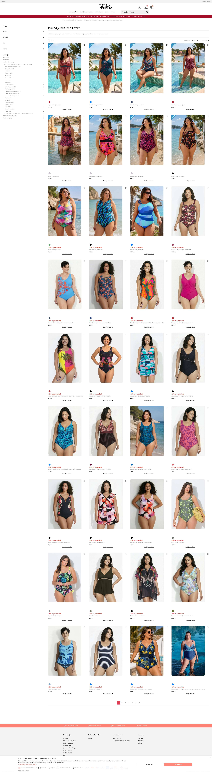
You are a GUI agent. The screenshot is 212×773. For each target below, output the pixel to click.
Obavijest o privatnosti (69, 740)
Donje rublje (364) (9, 84)
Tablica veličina (67, 753)
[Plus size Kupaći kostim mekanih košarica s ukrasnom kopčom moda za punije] (67, 288)
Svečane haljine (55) (9, 77)
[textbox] (133, 12)
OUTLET (107, 12)
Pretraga (147, 12)
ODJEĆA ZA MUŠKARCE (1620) (10, 116)
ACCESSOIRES (99, 12)
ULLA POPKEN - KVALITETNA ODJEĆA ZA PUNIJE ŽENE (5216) (18, 64)
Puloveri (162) (8, 98)
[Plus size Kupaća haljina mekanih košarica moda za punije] (108, 507)
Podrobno (61, 762)
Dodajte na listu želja (84, 45)
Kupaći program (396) (10, 89)
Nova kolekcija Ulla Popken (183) (12, 66)
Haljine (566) (8, 75)
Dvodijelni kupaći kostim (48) (13, 93)
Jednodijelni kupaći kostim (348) (13, 91)
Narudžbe (140, 740)
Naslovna (65, 20)
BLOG (113, 12)
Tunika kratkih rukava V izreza (137, 616)
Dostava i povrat (67, 745)
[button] (75, 764)
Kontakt (204, 1)
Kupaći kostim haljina (53, 176)
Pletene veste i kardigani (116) (12, 95)
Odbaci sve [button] (149, 764)
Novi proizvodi (117, 738)
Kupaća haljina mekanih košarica (97, 542)
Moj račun (140, 8)
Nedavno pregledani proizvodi (121, 740)
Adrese (140, 743)
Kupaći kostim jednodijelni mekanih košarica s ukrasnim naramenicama (65, 396)
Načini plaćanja (67, 750)
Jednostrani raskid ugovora (70, 748)
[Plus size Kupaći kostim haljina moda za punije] (67, 143)
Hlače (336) (7, 80)
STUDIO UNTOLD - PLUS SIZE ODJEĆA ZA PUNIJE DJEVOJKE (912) (18, 113)
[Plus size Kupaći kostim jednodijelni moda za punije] (67, 71)
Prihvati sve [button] (178, 764)
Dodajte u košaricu (67, 109)
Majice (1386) (8, 82)
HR (2, 1)
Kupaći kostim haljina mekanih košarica (140, 396)
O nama (65, 738)
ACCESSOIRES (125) (7, 118)
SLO (5, 1)
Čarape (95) (8, 111)
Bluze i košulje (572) (9, 109)
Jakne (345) (7, 107)
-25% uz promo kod (54, 247)
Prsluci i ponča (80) (9, 102)
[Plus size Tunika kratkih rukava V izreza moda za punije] (149, 581)
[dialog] (106, 764)
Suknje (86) (7, 100)
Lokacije (209, 1)
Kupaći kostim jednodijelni (54, 105)
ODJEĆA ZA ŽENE (73, 12)
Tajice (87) (7, 71)
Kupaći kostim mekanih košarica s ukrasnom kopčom (61, 323)
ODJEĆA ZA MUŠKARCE (86, 12)
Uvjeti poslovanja (68, 743)
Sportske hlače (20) (9, 68)
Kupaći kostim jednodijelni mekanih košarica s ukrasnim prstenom (64, 469)
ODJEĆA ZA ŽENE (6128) (8, 62)
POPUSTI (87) (6, 60)
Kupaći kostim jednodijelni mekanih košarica (182, 249)
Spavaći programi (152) (10, 86)
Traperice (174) (8, 73)
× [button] (210, 757)
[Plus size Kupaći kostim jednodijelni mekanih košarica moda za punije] (190, 214)
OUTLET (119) (6, 57)
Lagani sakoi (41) (9, 104)
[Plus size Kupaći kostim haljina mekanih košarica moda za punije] (149, 361)
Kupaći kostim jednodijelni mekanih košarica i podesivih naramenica (147, 323)
